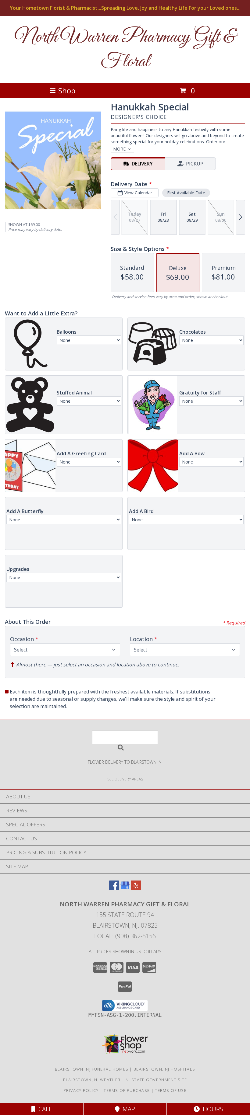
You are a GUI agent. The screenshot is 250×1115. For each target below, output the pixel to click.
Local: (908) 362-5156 (125, 936)
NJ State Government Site (156, 1079)
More (119, 149)
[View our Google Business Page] (125, 888)
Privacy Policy (80, 1090)
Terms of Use (171, 1090)
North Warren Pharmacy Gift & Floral (125, 49)
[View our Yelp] (136, 888)
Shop (66, 90)
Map (127, 1109)
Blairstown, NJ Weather (92, 1079)
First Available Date (186, 193)
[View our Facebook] (114, 888)
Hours (211, 1109)
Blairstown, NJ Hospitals (164, 1069)
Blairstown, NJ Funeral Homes (91, 1069)
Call (43, 1109)
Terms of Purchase (127, 1090)
